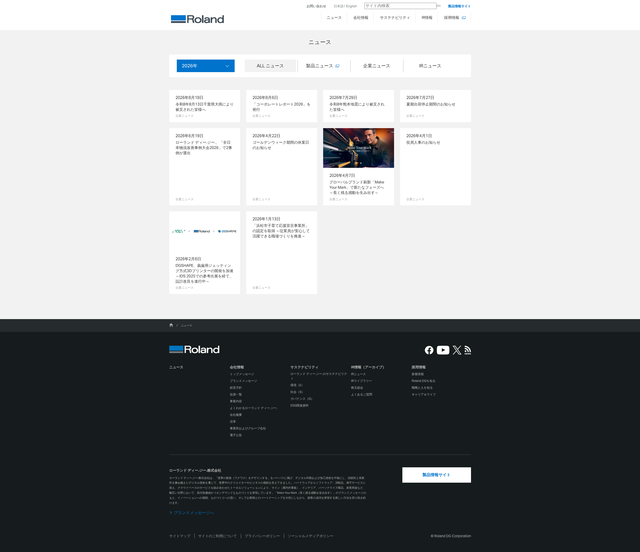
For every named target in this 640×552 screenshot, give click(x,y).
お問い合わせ (316, 6)
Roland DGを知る (424, 381)
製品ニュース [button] (319, 66)
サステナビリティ (304, 367)
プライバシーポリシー (262, 536)
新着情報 (418, 374)
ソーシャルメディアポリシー (310, 536)
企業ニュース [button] (376, 66)
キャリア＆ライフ (424, 394)
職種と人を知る (422, 387)
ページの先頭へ (485, 344)
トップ (171, 325)
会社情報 (237, 367)
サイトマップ (179, 536)
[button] (259, 368)
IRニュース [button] (430, 66)
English (351, 6)
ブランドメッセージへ (194, 512)
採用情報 (419, 367)
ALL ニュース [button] (270, 66)
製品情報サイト (459, 6)
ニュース (176, 367)
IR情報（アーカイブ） (368, 367)
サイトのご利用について (217, 536)
